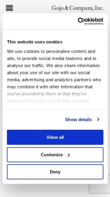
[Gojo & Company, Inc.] (77, 8)
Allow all (55, 137)
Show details (78, 119)
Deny (55, 171)
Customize (52, 154)
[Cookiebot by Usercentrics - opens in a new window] (78, 21)
